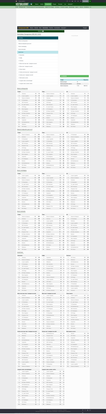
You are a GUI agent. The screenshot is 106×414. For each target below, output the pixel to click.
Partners (65, 410)
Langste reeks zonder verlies (25, 83)
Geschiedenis (57, 27)
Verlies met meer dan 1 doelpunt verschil (28, 72)
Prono (16, 7)
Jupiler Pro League (49, 7)
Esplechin (24, 120)
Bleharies (24, 124)
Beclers (23, 117)
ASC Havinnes (25, 102)
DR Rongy (24, 106)
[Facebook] (67, 1)
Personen (60, 4)
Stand (40, 27)
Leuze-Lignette (25, 96)
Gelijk (20, 57)
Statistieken (45, 27)
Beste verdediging (22, 46)
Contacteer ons (42, 410)
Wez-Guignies (25, 109)
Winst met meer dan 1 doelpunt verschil (28, 63)
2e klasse (57, 7)
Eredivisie (86, 7)
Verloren (21, 60)
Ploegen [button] (85, 27)
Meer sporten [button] (22, 1)
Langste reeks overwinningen (25, 80)
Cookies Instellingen (52, 411)
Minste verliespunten (23, 40)
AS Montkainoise (25, 122)
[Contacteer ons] (78, 1)
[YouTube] (72, 1)
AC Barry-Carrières (26, 113)
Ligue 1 (77, 7)
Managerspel (22, 7)
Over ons (49, 410)
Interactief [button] (63, 27)
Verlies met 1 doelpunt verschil (26, 75)
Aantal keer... (21, 52)
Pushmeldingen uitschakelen (64, 411)
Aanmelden (85, 1)
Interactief (70, 4)
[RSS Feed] (80, 1)
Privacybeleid (54, 410)
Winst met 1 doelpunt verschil (25, 66)
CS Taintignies (25, 111)
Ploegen (54, 4)
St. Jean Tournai (25, 104)
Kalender (36, 27)
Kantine (41, 4)
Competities (48, 4)
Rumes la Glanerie (26, 98)
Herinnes (24, 93)
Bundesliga (71, 7)
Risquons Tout (25, 115)
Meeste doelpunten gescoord (24, 43)
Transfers (51, 27)
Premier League (64, 7)
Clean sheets (22, 69)
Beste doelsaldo (22, 49)
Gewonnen (21, 55)
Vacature (60, 410)
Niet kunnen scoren (23, 77)
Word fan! (40, 31)
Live (65, 4)
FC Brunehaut (25, 100)
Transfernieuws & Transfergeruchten (35, 7)
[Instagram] (75, 1)
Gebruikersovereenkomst (41, 411)
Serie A (81, 7)
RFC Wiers (24, 126)
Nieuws (36, 4)
